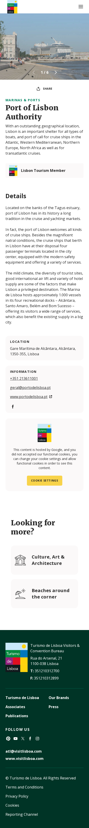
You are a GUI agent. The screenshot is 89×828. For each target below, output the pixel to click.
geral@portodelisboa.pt (30, 387)
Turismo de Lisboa (22, 697)
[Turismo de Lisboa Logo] (12, 6)
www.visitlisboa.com (24, 758)
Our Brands (59, 697)
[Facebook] (13, 406)
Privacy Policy (16, 796)
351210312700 (47, 670)
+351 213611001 (24, 378)
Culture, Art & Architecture (48, 560)
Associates (15, 706)
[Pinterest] (8, 738)
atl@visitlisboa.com (23, 751)
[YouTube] (15, 738)
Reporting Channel (21, 814)
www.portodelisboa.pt (28, 396)
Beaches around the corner (51, 593)
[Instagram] (37, 738)
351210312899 (46, 678)
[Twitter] (23, 738)
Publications (16, 715)
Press (53, 706)
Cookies (12, 805)
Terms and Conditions (24, 787)
